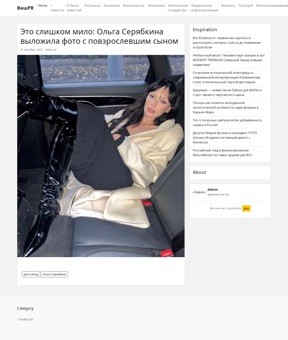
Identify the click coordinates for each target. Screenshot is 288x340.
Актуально (92, 5)
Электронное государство (178, 7)
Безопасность (134, 5)
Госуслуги (245, 5)
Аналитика (112, 5)
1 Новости (57, 7)
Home (42, 5)
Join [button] (246, 208)
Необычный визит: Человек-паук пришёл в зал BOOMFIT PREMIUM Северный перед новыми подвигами (228, 60)
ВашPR (25, 7)
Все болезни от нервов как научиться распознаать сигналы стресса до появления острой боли (227, 42)
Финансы (228, 5)
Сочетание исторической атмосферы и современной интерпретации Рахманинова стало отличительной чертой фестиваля (226, 77)
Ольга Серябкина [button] (54, 274)
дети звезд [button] (31, 274)
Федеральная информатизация (204, 7)
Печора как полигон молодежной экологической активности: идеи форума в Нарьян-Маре (225, 107)
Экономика (156, 5)
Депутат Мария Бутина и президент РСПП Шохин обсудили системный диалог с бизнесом (225, 137)
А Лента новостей (74, 7)
